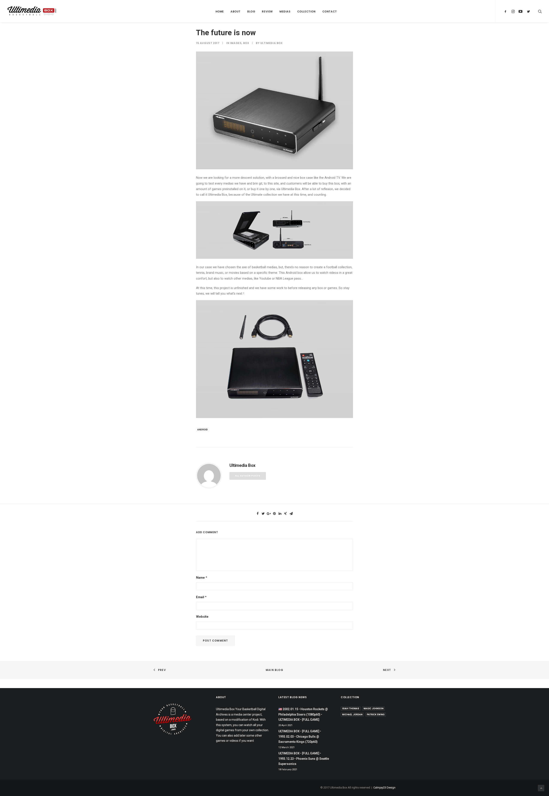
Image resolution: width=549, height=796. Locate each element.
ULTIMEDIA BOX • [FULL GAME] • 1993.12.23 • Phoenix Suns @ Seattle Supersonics (303, 759)
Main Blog (274, 670)
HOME (220, 11)
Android (202, 429)
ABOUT (236, 11)
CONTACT (329, 11)
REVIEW (267, 11)
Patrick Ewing (376, 714)
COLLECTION (306, 11)
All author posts (247, 475)
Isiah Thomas (350, 708)
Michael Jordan (352, 714)
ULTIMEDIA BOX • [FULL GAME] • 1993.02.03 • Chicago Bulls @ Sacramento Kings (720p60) (299, 736)
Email (201, 597)
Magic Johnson (373, 708)
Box (246, 43)
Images (236, 43)
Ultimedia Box (271, 43)
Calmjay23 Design (384, 787)
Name (201, 578)
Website (202, 617)
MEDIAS (285, 11)
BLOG (251, 11)
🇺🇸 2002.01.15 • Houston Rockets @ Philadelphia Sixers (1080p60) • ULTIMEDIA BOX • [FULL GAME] (303, 714)
